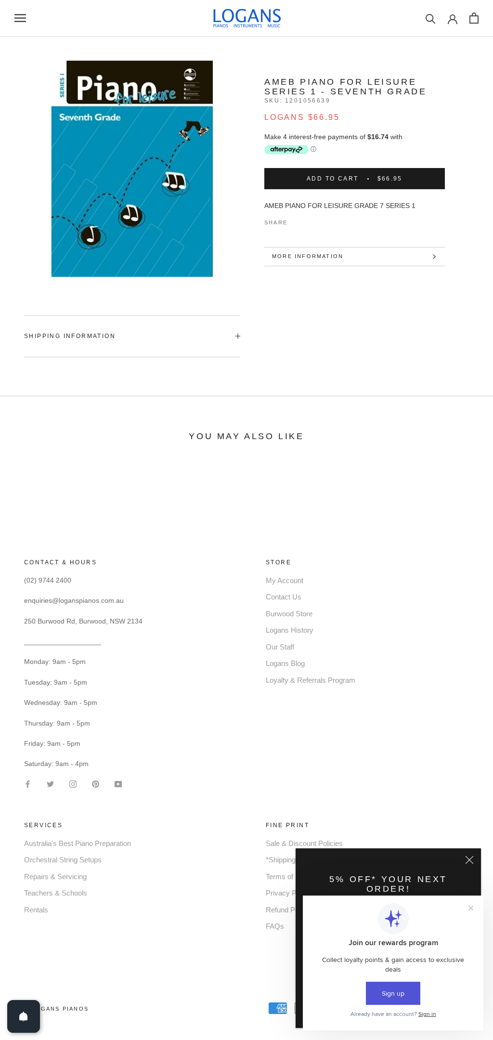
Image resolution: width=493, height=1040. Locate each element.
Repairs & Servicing (55, 876)
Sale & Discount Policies (304, 843)
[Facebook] (296, 220)
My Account (284, 580)
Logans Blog (285, 663)
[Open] (23, 1016)
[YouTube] (118, 783)
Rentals (36, 910)
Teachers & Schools (55, 893)
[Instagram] (73, 783)
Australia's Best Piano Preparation (77, 843)
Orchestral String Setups (63, 860)
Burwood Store (289, 614)
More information (307, 256)
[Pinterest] (321, 220)
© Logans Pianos (56, 1009)
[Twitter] (309, 220)
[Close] (469, 860)
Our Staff (280, 647)
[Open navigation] (20, 18)
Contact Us (283, 597)
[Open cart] (474, 18)
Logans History (289, 630)
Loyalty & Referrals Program (310, 680)
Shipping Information (70, 336)
